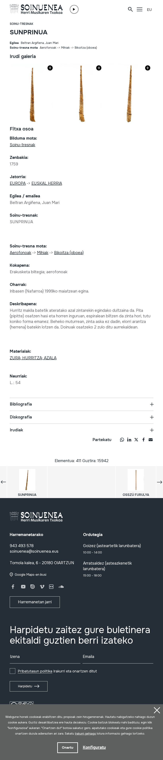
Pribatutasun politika (35, 671)
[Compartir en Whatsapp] (122, 439)
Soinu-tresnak (21, 24)
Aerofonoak (48, 48)
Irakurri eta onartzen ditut (57, 671)
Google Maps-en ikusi (30, 575)
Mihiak (65, 48)
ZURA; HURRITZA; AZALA (33, 357)
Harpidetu (25, 686)
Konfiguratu (94, 747)
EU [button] (149, 10)
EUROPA (18, 183)
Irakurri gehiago (85, 734)
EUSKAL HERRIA (46, 183)
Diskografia (21, 417)
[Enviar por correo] (150, 439)
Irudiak (16, 430)
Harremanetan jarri (35, 602)
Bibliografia (21, 404)
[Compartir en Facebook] (143, 439)
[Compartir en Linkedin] (129, 439)
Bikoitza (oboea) (86, 48)
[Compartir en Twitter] (136, 439)
